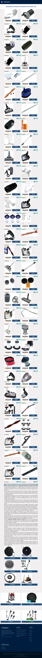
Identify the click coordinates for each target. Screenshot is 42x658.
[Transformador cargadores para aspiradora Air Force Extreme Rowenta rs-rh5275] (12, 77)
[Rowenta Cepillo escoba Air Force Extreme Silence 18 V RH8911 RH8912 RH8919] (12, 393)
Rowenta (31, 631)
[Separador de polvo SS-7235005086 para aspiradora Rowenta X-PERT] (29, 330)
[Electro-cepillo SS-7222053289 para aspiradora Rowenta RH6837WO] (12, 156)
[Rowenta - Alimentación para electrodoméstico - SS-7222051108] (29, 346)
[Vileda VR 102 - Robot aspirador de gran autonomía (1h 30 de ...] (12, 565)
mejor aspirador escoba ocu (31, 607)
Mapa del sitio (3, 648)
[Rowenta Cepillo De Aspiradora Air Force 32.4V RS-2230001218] (29, 251)
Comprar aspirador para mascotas (20, 636)
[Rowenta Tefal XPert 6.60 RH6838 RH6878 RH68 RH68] (12, 425)
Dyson (31, 630)
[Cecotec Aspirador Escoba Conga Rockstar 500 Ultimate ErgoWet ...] (29, 565)
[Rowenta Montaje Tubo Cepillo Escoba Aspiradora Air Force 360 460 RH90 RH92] (12, 61)
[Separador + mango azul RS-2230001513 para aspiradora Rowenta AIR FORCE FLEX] (29, 361)
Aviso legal (3, 647)
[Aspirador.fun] (8, 628)
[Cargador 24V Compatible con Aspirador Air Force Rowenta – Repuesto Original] (29, 172)
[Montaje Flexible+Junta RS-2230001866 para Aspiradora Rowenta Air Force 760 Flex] (29, 14)
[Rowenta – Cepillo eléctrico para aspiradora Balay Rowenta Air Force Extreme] (12, 93)
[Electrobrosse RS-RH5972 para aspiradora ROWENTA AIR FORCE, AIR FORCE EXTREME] (12, 440)
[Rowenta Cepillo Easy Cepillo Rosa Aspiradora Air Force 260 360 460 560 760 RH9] (12, 361)
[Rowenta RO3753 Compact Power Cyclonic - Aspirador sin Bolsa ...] (29, 578)
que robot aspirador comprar (31, 589)
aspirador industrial (10, 589)
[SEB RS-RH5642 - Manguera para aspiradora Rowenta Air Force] (29, 46)
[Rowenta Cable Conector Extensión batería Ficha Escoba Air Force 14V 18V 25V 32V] (29, 314)
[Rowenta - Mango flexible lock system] (29, 440)
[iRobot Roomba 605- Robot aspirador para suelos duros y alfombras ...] (12, 578)
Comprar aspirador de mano (21, 633)
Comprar (16, 20)
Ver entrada (12, 558)
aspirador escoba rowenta (10, 607)
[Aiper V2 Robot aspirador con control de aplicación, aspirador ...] (12, 551)
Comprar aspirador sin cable (21, 630)
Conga (31, 637)
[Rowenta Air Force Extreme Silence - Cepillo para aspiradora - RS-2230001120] (12, 314)
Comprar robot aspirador (20, 631)
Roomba (31, 640)
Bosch (31, 633)
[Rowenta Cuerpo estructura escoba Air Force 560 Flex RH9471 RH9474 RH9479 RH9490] (12, 203)
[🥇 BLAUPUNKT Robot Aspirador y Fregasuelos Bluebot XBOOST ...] (29, 551)
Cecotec (31, 635)
